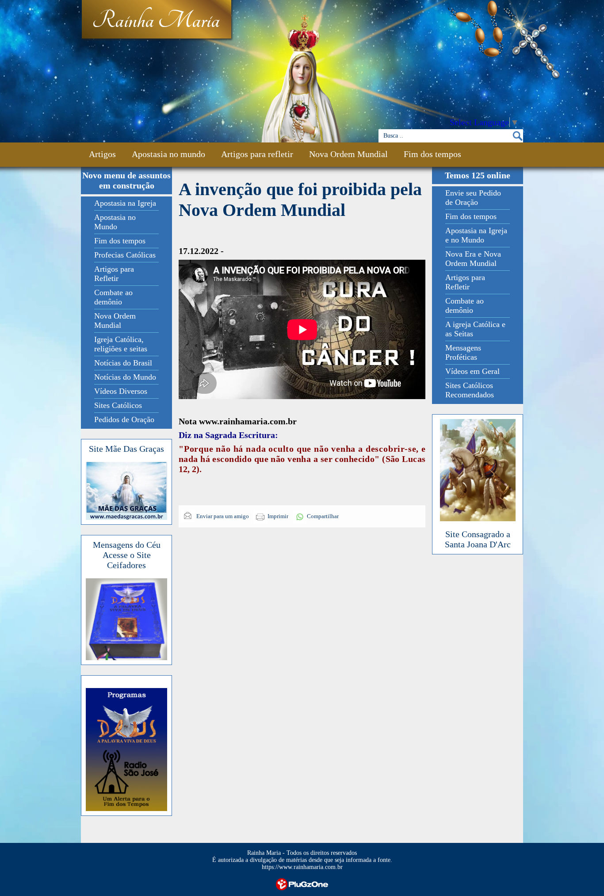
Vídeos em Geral (472, 371)
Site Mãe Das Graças (126, 449)
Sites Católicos (118, 405)
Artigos (102, 154)
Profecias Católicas (125, 254)
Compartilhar (323, 516)
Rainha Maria (156, 21)
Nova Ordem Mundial (348, 154)
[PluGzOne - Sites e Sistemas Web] (302, 883)
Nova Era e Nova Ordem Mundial (473, 259)
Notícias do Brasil (123, 362)
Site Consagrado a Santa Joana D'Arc (478, 539)
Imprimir (278, 516)
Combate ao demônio (113, 297)
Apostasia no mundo (168, 154)
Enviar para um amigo (222, 516)
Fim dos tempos (432, 154)
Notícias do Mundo (125, 377)
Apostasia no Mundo (115, 222)
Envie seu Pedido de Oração (473, 197)
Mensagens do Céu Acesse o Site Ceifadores (127, 555)
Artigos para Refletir (114, 274)
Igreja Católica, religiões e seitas (120, 344)
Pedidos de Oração (124, 419)
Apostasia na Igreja (125, 203)
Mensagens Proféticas (463, 352)
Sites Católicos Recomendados (469, 390)
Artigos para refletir (257, 154)
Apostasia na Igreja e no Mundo (476, 235)
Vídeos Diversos (120, 391)
